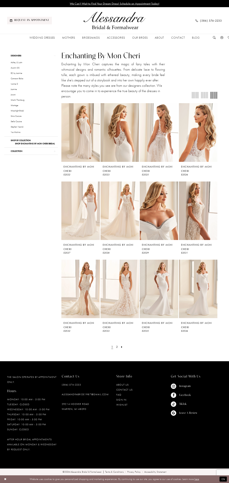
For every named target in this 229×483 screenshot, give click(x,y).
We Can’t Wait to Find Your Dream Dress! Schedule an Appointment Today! (114, 4)
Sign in (121, 399)
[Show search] (214, 37)
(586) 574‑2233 (71, 384)
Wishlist (122, 404)
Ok (223, 479)
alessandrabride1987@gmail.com (85, 394)
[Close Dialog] (5, 479)
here (196, 479)
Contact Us (124, 389)
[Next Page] (122, 347)
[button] (222, 37)
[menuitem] (29, 20)
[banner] (114, 20)
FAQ (118, 394)
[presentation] (80, 132)
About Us (122, 384)
